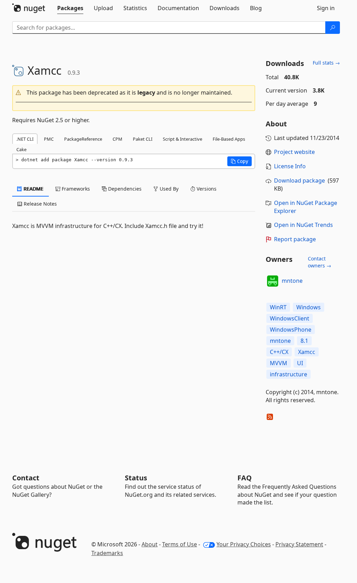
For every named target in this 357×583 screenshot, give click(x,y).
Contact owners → (319, 262)
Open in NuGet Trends (303, 225)
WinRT (278, 307)
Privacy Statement (299, 544)
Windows (308, 307)
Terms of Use (179, 544)
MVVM (278, 363)
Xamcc (306, 352)
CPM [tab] (117, 139)
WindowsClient (289, 318)
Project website (294, 152)
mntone (292, 281)
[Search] (332, 27)
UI (300, 363)
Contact (25, 477)
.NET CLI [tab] (24, 139)
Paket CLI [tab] (142, 139)
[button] (134, 93)
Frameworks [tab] (75, 188)
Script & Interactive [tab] (182, 139)
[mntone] (272, 281)
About (150, 544)
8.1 (304, 341)
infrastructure (288, 374)
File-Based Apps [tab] (229, 139)
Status (136, 477)
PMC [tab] (49, 139)
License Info (290, 166)
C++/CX (279, 352)
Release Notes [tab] (39, 203)
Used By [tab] (168, 188)
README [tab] (33, 188)
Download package (299, 180)
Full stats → (326, 62)
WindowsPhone (290, 329)
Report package (295, 239)
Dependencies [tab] (124, 188)
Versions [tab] (206, 188)
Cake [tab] (21, 149)
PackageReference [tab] (83, 139)
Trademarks (107, 553)
